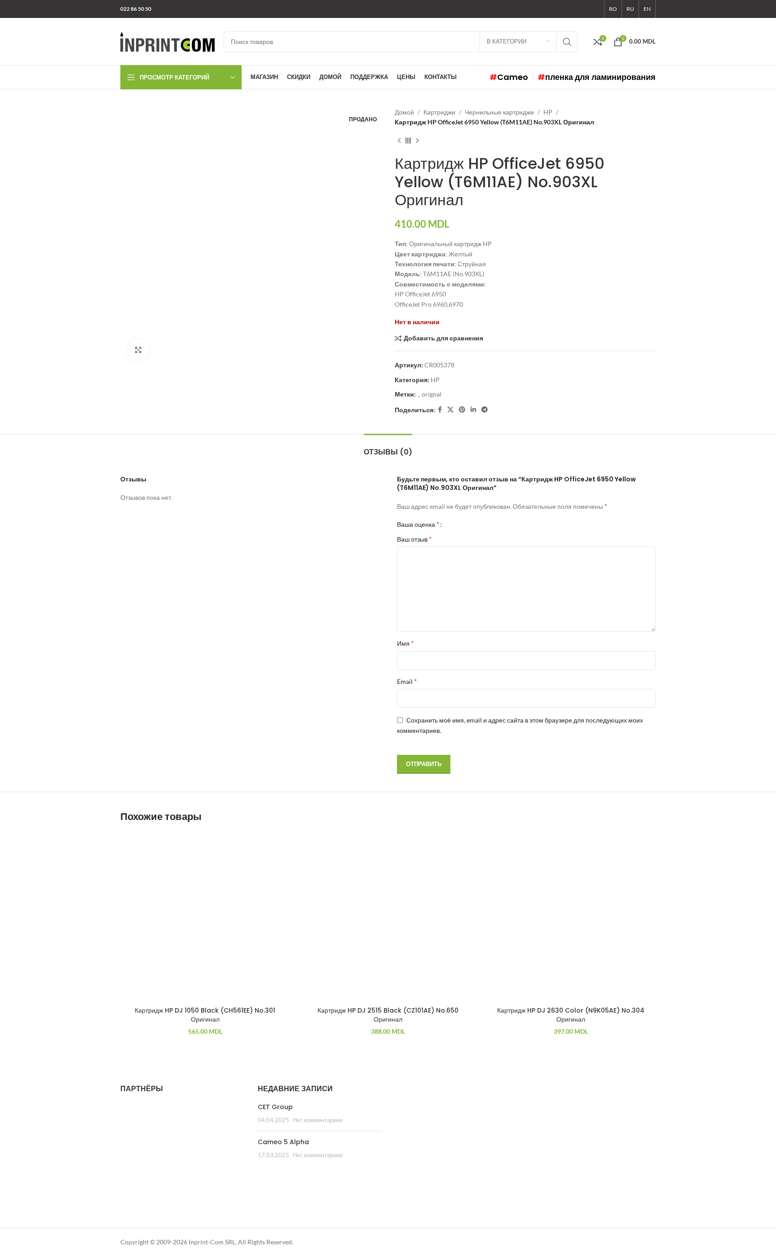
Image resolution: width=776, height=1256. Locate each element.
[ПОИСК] (567, 41)
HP (547, 112)
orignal (431, 394)
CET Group (275, 1106)
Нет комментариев (318, 1120)
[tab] (388, 447)
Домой (404, 112)
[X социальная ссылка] (450, 410)
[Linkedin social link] (473, 410)
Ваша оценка (418, 524)
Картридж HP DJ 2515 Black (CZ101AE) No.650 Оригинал (388, 1015)
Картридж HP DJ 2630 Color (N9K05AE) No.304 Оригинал (570, 1015)
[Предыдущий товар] (399, 141)
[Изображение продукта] (205, 917)
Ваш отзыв (414, 538)
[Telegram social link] (484, 410)
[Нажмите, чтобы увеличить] (138, 350)
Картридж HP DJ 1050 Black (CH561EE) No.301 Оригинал (205, 1015)
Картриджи (439, 112)
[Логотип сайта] (167, 40)
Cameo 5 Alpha (283, 1141)
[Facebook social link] (440, 410)
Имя (405, 643)
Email (407, 681)
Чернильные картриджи (499, 112)
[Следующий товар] (417, 141)
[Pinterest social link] (462, 410)
